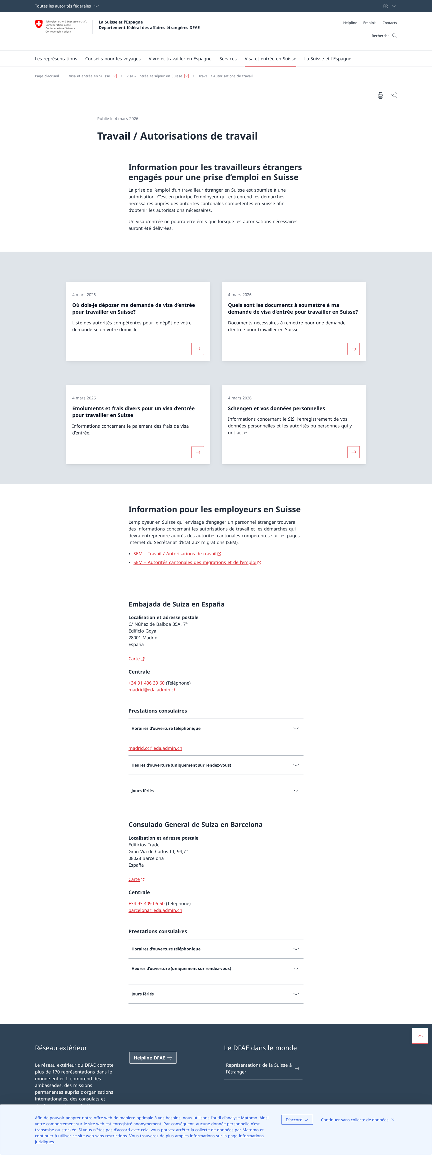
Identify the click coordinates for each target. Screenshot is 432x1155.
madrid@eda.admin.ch (152, 690)
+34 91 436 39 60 (146, 683)
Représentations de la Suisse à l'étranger (259, 1068)
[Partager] (393, 95)
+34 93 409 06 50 (146, 903)
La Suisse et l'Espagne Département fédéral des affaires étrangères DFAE (149, 24)
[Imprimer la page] (380, 95)
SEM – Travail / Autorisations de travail (175, 553)
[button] (56, 59)
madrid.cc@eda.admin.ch (155, 748)
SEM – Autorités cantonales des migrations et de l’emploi (195, 562)
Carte (134, 659)
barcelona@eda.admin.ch (155, 910)
